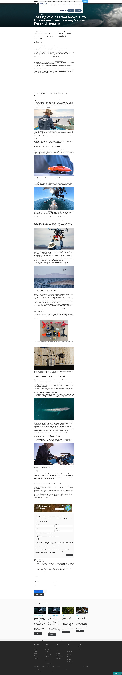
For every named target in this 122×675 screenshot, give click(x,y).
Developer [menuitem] (79, 649)
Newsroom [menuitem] (68, 646)
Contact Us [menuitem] (43, 666)
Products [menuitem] (49, 1)
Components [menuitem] (35, 651)
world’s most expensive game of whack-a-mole (49, 133)
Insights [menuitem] (65, 1)
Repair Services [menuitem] (58, 653)
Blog (37, 14)
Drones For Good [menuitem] (69, 659)
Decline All (78, 10)
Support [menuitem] (73, 1)
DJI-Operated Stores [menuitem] (47, 649)
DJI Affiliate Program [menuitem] (70, 661)
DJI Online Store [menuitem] (47, 646)
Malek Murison (40, 42)
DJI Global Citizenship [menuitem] (70, 651)
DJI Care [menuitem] (35, 655)
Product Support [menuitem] (58, 651)
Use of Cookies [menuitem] (42, 669)
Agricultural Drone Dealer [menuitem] (48, 654)
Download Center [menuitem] (58, 658)
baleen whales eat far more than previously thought (58, 59)
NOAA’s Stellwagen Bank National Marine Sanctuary (51, 220)
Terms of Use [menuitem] (47, 669)
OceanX (58, 305)
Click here (53, 671)
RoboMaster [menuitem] (58, 666)
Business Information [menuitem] (56, 669)
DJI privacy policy (66, 549)
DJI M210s (50, 211)
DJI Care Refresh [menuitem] (36, 658)
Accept (71, 10)
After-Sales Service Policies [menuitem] (59, 656)
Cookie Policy (51, 5)
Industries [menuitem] (44, 1)
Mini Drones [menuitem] (68, 656)
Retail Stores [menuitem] (46, 651)
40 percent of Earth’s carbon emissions (56, 52)
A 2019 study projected (59, 61)
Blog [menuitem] (36, 3)
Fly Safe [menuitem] (57, 646)
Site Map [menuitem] (51, 669)
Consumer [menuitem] (35, 646)
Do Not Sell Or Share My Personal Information (66, 669)
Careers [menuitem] (48, 666)
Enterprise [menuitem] (35, 649)
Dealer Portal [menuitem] (53, 666)
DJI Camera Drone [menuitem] (69, 654)
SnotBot (48, 107)
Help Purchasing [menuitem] (58, 655)
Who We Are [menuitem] (38, 666)
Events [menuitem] (69, 1)
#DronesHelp (39, 500)
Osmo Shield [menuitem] (35, 656)
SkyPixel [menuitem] (79, 646)
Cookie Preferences (63, 10)
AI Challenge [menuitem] (55, 1)
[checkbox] (54, 537)
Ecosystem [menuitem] (60, 1)
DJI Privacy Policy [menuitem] (36, 669)
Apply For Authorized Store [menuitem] (48, 663)
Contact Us (85, 1)
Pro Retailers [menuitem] (47, 656)
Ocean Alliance (43, 99)
